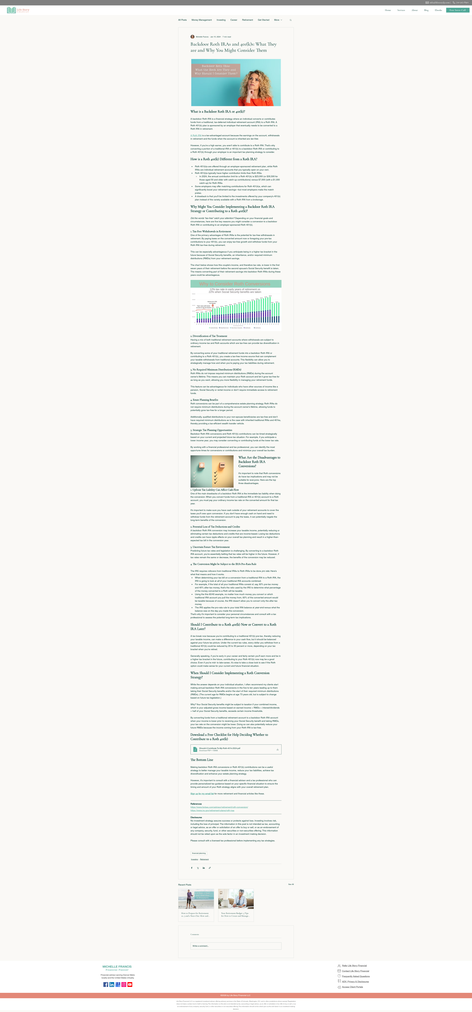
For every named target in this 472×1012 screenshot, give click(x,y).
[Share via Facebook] (192, 868)
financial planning (199, 853)
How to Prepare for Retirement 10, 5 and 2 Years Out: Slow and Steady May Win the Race (195, 914)
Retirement (247, 20)
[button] (401, 10)
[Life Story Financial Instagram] (123, 984)
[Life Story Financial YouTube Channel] (129, 984)
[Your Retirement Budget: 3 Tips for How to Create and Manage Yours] (236, 899)
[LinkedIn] (111, 984)
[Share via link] (210, 868)
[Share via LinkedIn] (204, 868)
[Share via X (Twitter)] (198, 868)
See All (291, 884)
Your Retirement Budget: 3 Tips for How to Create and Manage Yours (234, 914)
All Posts (182, 20)
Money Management (202, 20)
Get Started (263, 20)
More (276, 20)
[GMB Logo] (117, 984)
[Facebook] (105, 984)
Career (233, 20)
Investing (221, 20)
